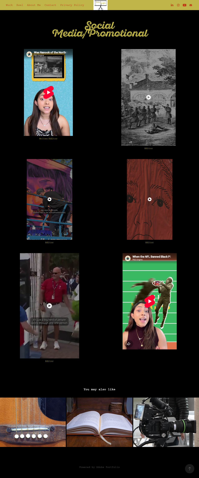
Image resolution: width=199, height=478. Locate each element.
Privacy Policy (72, 5)
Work (9, 5)
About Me (34, 5)
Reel (19, 5)
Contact (50, 5)
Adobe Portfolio (108, 467)
